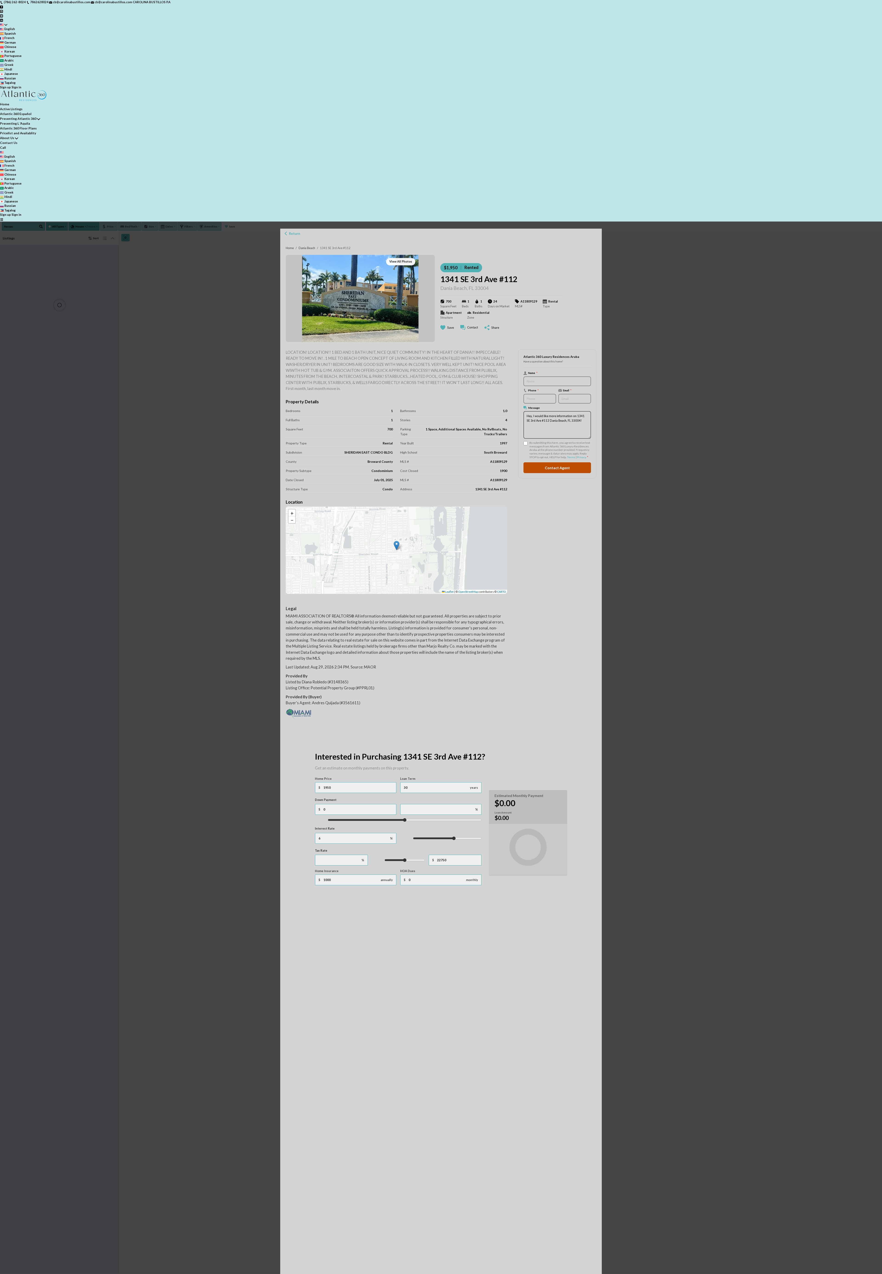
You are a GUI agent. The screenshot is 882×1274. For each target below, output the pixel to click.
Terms (571, 457)
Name (532, 372)
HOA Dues (407, 871)
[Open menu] (1, 219)
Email (567, 390)
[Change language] (3, 24)
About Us (7, 138)
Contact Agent (557, 467)
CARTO (501, 591)
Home (290, 248)
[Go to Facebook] (1, 6)
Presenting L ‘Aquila (15, 123)
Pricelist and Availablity (18, 133)
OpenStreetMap (468, 591)
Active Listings (11, 109)
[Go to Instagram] (1, 11)
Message (534, 407)
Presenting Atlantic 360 (18, 119)
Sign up (5, 87)
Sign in (16, 87)
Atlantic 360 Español (15, 114)
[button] (396, 545)
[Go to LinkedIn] (1, 20)
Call (3, 147)
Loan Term (407, 778)
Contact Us (8, 143)
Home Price (323, 778)
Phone (533, 390)
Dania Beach (307, 248)
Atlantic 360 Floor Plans (18, 128)
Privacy (581, 457)
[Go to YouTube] (1, 15)
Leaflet (449, 591)
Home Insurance (327, 871)
